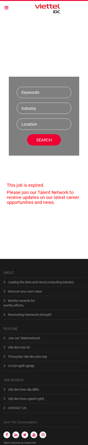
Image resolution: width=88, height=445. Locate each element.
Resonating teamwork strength (29, 314)
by (22, 443)
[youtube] (33, 434)
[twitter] (24, 434)
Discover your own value (25, 291)
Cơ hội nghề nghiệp (21, 366)
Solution (16, 443)
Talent (7, 443)
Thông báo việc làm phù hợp (27, 356)
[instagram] (42, 434)
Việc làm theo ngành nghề (26, 399)
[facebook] (6, 434)
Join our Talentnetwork (24, 338)
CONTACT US (17, 408)
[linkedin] (15, 434)
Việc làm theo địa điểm (23, 389)
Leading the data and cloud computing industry (41, 282)
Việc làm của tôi (19, 347)
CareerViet (30, 443)
